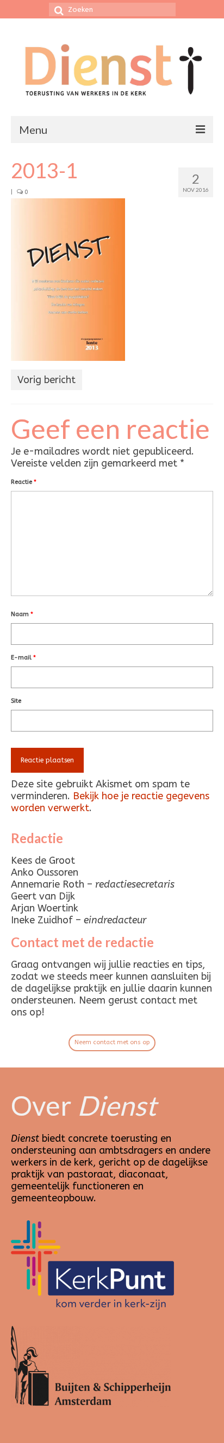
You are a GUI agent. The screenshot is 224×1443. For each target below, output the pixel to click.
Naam (22, 614)
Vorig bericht (46, 380)
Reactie (23, 482)
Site (16, 700)
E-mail (23, 657)
